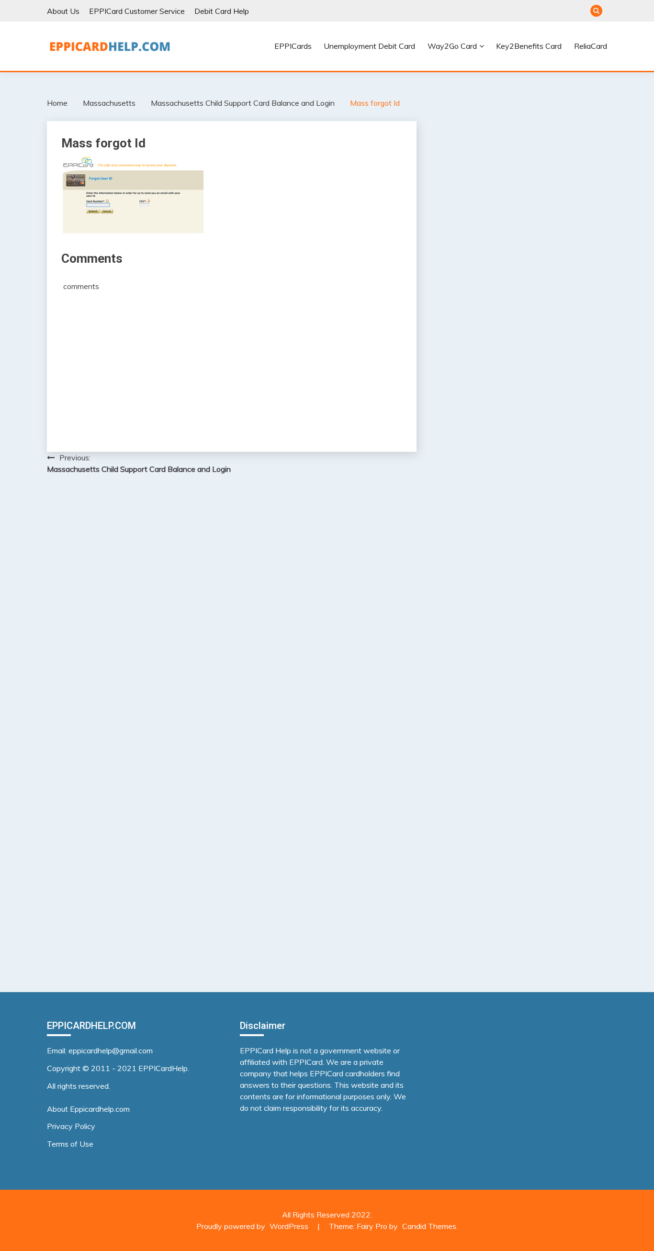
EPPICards (293, 46)
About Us (63, 11)
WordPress (289, 1226)
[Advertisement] (232, 363)
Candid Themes (429, 1226)
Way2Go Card (452, 46)
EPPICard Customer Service (137, 11)
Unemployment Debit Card (369, 46)
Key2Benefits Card (529, 46)
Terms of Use (70, 1144)
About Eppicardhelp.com (88, 1109)
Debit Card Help (221, 11)
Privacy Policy (71, 1126)
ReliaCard (590, 46)
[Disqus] (232, 606)
